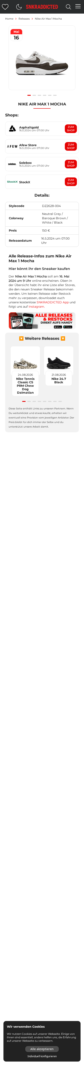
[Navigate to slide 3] (39, 95)
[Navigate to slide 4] (44, 95)
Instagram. (37, 307)
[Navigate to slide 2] (34, 95)
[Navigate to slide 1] (29, 95)
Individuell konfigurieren (42, 1056)
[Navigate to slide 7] (55, 401)
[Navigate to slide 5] (49, 95)
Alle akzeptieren (42, 1049)
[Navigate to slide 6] (55, 95)
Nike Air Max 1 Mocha (48, 18)
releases (24, 18)
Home (9, 18)
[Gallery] (42, 60)
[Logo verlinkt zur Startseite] (42, 7)
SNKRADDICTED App (52, 302)
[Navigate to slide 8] (60, 401)
